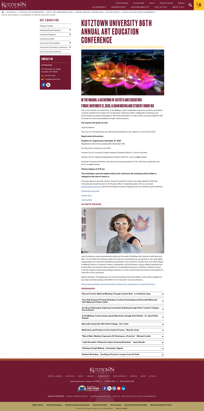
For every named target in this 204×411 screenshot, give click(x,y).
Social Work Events (77, 396)
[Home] (14, 5)
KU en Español (115, 405)
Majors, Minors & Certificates (89, 12)
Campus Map (86, 200)
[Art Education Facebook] (43, 85)
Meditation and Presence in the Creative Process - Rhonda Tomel (110, 330)
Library (90, 376)
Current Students (122, 3)
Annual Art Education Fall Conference (134, 396)
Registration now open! (90, 191)
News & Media (55, 376)
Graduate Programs (48, 34)
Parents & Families (166, 3)
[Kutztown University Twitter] (109, 388)
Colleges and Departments (31, 12)
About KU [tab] (178, 7)
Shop (143, 376)
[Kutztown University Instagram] (114, 388)
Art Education (113, 12)
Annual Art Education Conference (138, 12)
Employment (120, 376)
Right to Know (37, 405)
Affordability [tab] (140, 7)
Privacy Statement (122, 408)
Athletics (181, 3)
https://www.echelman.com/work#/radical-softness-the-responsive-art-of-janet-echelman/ (118, 284)
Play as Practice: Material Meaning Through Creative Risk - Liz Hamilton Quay (116, 294)
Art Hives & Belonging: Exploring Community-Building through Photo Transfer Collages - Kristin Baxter (121, 309)
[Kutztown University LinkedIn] (123, 388)
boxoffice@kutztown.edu (91, 186)
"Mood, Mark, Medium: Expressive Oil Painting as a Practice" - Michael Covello (116, 336)
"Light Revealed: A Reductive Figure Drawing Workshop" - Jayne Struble (113, 342)
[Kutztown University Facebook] (105, 388)
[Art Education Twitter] (48, 85)
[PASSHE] (88, 388)
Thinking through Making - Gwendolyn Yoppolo (102, 348)
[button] (190, 5)
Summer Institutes (100, 396)
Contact (70, 376)
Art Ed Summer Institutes (50, 51)
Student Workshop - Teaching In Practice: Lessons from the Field (110, 354)
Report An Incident (100, 405)
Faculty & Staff (138, 3)
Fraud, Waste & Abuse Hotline (135, 405)
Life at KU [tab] (160, 7)
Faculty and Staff (47, 39)
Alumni (151, 3)
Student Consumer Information (77, 405)
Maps (80, 376)
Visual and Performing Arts (59, 12)
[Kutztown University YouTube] (119, 388)
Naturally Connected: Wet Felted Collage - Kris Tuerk (105, 324)
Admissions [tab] (118, 7)
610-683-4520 (50, 75)
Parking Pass (86, 195)
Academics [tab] (99, 7)
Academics (11, 12)
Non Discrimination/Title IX (161, 405)
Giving (152, 376)
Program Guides (46, 26)
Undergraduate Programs (50, 30)
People (133, 376)
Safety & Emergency (54, 405)
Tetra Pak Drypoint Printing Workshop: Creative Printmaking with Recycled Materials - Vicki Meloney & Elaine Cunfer (120, 301)
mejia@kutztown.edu (52, 79)
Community (104, 376)
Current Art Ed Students (50, 43)
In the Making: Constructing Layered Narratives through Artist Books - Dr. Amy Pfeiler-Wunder (120, 317)
